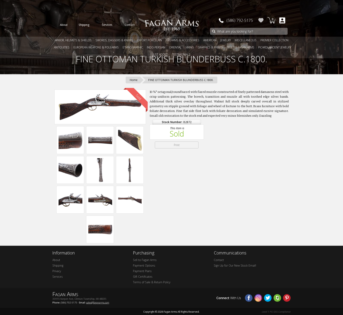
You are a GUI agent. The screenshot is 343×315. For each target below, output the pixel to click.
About (56, 260)
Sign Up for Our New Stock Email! (235, 265)
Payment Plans (142, 271)
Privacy (56, 271)
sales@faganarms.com (97, 302)
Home (134, 80)
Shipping (57, 265)
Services (57, 276)
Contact (219, 260)
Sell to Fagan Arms (145, 260)
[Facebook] (248, 298)
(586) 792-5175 (239, 20)
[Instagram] (258, 298)
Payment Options (144, 265)
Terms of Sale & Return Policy (151, 282)
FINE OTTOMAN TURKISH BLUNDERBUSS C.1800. (171, 59)
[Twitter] (268, 298)
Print (177, 145)
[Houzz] (277, 298)
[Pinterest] (287, 298)
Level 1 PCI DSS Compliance (276, 311)
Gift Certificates (142, 276)
